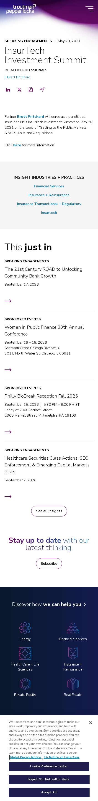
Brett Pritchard (30, 116)
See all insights (49, 511)
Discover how (46, 604)
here (17, 145)
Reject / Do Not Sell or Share (49, 779)
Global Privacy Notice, (26, 757)
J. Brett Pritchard (17, 77)
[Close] (91, 723)
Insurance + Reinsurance (49, 195)
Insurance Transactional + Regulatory (49, 203)
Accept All (49, 792)
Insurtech (49, 212)
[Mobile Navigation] (89, 9)
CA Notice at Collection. (62, 757)
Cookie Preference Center (49, 766)
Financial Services (49, 186)
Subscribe (49, 563)
